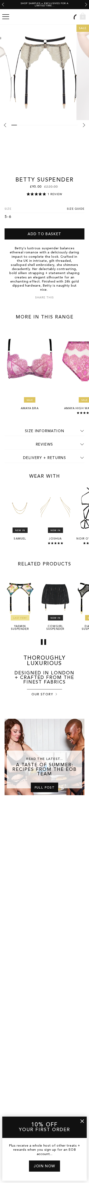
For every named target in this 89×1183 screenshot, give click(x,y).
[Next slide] (86, 4)
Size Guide (75, 209)
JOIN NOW (44, 1166)
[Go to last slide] (3, 4)
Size (8, 209)
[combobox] (74, 16)
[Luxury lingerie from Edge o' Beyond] (44, 16)
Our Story (42, 694)
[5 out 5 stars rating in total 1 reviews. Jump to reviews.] (55, 543)
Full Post (44, 787)
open (5, 17)
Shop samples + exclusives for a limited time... (44, 4)
